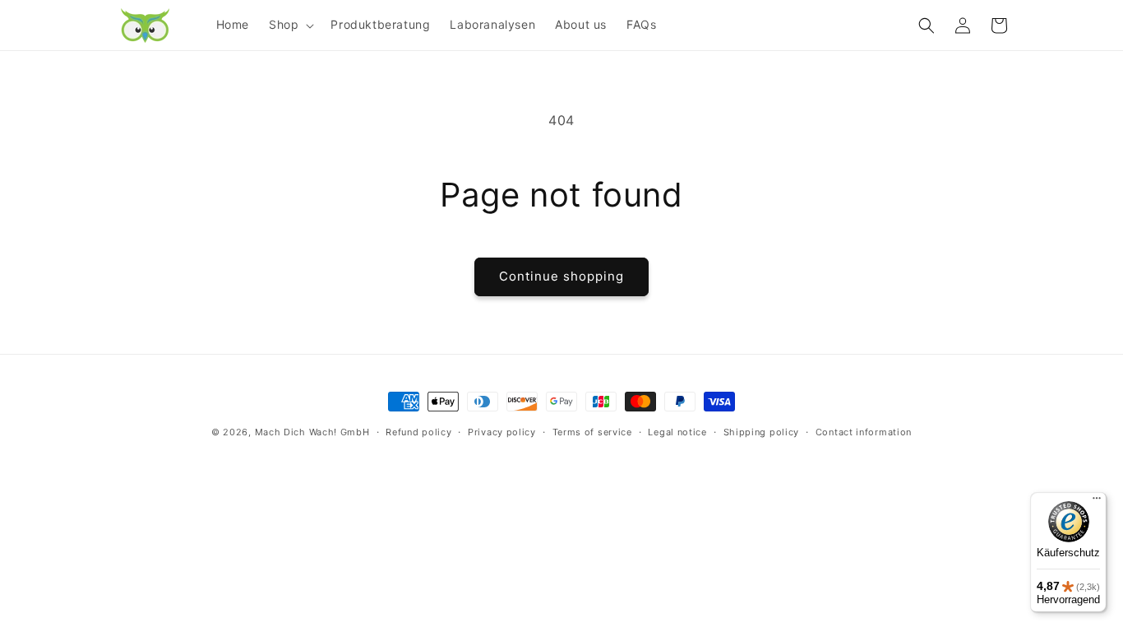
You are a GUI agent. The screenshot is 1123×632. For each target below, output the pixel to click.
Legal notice (677, 432)
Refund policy (418, 432)
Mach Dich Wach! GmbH (312, 432)
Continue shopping (561, 276)
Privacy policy (502, 432)
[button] (290, 24)
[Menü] (1097, 502)
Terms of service (592, 432)
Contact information (864, 432)
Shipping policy (761, 432)
